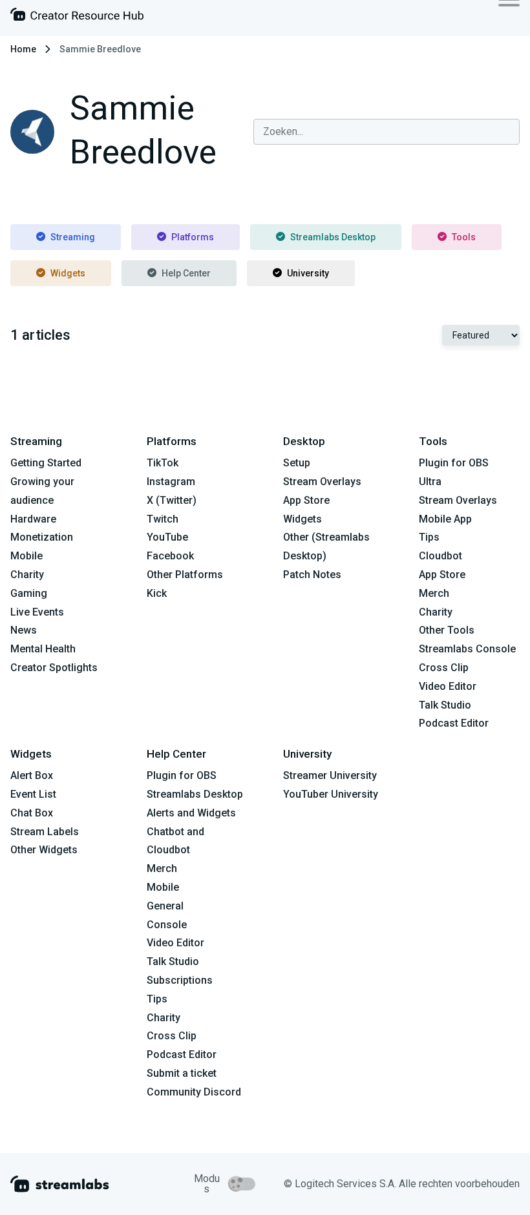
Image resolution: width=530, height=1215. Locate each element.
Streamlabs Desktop (333, 237)
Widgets (67, 273)
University (308, 273)
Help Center (186, 273)
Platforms (192, 237)
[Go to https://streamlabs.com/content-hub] (76, 17)
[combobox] (386, 132)
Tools (464, 237)
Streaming (72, 237)
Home (23, 49)
